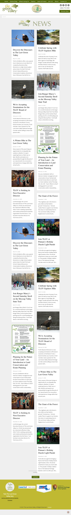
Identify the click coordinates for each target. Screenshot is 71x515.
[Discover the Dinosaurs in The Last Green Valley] (23, 38)
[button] (35, 477)
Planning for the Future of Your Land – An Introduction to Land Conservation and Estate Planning (48, 162)
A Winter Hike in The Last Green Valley (22, 141)
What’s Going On (24, 1)
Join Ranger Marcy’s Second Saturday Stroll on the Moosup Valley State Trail (47, 97)
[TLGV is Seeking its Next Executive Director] (23, 178)
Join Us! (50, 1)
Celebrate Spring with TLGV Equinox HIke (47, 49)
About (56, 1)
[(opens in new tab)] (44, 488)
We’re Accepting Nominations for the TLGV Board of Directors (21, 108)
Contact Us (63, 1)
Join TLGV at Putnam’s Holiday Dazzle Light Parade (46, 242)
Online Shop (13, 1)
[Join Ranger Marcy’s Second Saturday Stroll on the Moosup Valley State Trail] (48, 82)
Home (6, 1)
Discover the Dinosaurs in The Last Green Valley (22, 52)
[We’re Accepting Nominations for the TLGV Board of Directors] (23, 91)
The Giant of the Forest (48, 195)
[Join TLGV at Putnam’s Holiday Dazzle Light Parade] (48, 227)
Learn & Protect (41, 1)
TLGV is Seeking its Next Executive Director (21, 193)
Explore (33, 1)
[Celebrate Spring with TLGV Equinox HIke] (48, 37)
